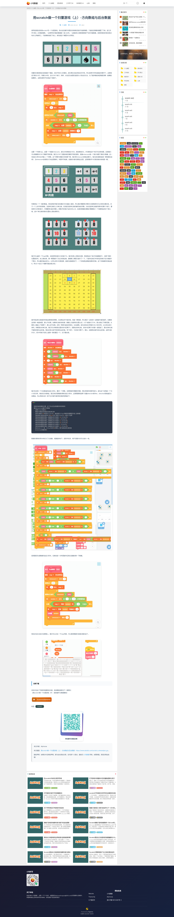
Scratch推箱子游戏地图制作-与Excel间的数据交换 (105, 822)
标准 (131, 188)
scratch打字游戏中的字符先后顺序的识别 (102, 793)
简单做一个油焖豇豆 (134, 38)
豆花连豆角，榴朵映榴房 (135, 43)
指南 (122, 155)
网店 (142, 161)
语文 (122, 176)
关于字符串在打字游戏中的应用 (54, 808)
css (141, 143)
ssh (122, 167)
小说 (135, 188)
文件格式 (123, 143)
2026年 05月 (128, 116)
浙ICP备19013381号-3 (114, 900)
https (134, 146)
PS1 (140, 185)
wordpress (128, 146)
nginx (126, 152)
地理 (122, 185)
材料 (135, 185)
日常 (129, 143)
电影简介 (126, 76)
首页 (43, 3)
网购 (129, 170)
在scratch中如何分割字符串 (53, 778)
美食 (131, 176)
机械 (133, 158)
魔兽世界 (123, 173)
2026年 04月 (128, 122)
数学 (126, 176)
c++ (139, 182)
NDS (130, 179)
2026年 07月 (128, 104)
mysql (135, 149)
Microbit (139, 164)
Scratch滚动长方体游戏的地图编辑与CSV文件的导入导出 (107, 837)
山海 (88, 3)
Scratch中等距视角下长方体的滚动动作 (101, 852)
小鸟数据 (86, 754)
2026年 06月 (128, 110)
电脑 (122, 161)
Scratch (39, 706)
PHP (142, 158)
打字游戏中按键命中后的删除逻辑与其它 (102, 778)
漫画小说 (140, 76)
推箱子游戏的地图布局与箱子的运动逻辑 (56, 822)
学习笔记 (140, 72)
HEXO (133, 164)
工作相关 (126, 72)
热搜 (128, 182)
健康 (136, 155)
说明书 (136, 176)
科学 (126, 188)
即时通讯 (123, 158)
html (133, 170)
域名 (132, 167)
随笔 (94, 3)
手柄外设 (133, 182)
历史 (144, 182)
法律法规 (139, 173)
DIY (129, 158)
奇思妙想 (123, 170)
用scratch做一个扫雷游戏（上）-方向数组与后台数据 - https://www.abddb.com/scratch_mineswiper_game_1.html (77, 750)
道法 (131, 185)
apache (130, 149)
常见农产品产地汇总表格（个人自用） (139, 17)
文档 (129, 173)
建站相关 (60, 3)
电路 (133, 173)
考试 (131, 152)
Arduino (127, 167)
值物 (139, 179)
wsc (122, 188)
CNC (137, 158)
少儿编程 (51, 3)
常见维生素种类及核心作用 (136, 27)
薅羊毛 (137, 167)
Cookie (132, 161)
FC (126, 179)
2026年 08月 (129, 98)
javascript (135, 143)
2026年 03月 (128, 128)
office (141, 152)
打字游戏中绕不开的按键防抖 (53, 793)
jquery (138, 170)
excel (136, 152)
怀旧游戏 (126, 81)
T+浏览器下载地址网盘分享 (136, 32)
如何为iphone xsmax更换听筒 (137, 22)
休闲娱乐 (79, 3)
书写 (122, 164)
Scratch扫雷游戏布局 (44, 699)
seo (141, 155)
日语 (122, 146)
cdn (132, 155)
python (123, 182)
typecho (141, 149)
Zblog (126, 161)
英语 (139, 146)
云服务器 (123, 149)
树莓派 (127, 155)
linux (122, 152)
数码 (126, 185)
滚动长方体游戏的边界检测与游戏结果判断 (57, 837)
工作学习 (69, 3)
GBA (122, 179)
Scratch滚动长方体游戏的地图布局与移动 (57, 852)
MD (135, 179)
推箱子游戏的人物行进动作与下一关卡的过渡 (103, 808)
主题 (138, 161)
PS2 (141, 176)
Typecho (90, 911)
